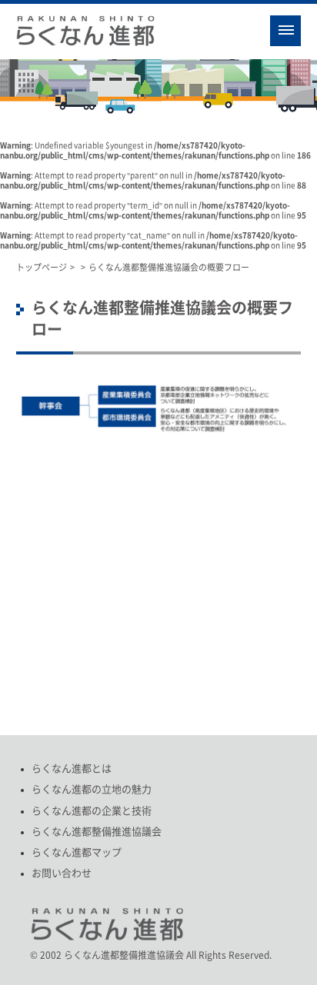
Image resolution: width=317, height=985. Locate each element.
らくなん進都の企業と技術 (92, 811)
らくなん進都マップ (77, 852)
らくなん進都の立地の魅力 (92, 789)
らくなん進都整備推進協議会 (97, 832)
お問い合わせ (62, 873)
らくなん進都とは (72, 769)
